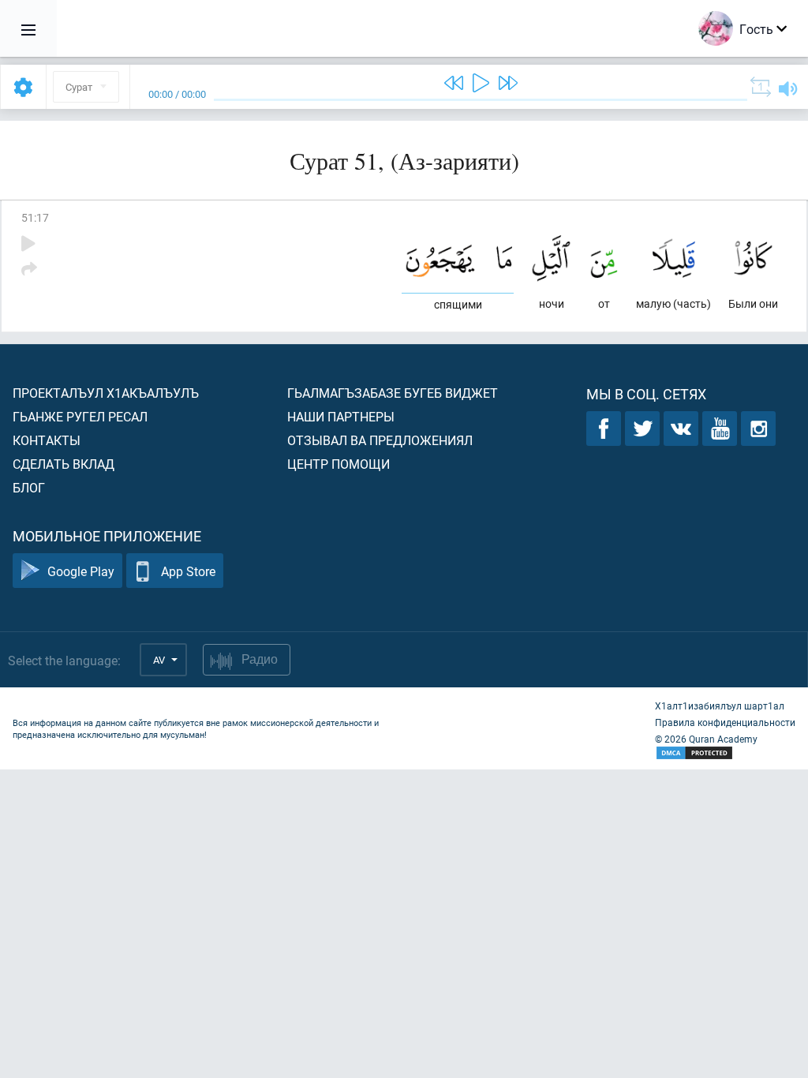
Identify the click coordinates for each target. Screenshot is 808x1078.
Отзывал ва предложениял (380, 440)
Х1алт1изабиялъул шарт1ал (719, 705)
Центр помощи (338, 463)
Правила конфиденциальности (725, 722)
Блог (29, 487)
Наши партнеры (341, 416)
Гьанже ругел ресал (80, 416)
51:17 (35, 217)
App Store (188, 571)
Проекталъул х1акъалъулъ (106, 392)
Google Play (80, 571)
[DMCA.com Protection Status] (725, 753)
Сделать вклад (63, 463)
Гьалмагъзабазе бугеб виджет (392, 392)
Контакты (46, 440)
